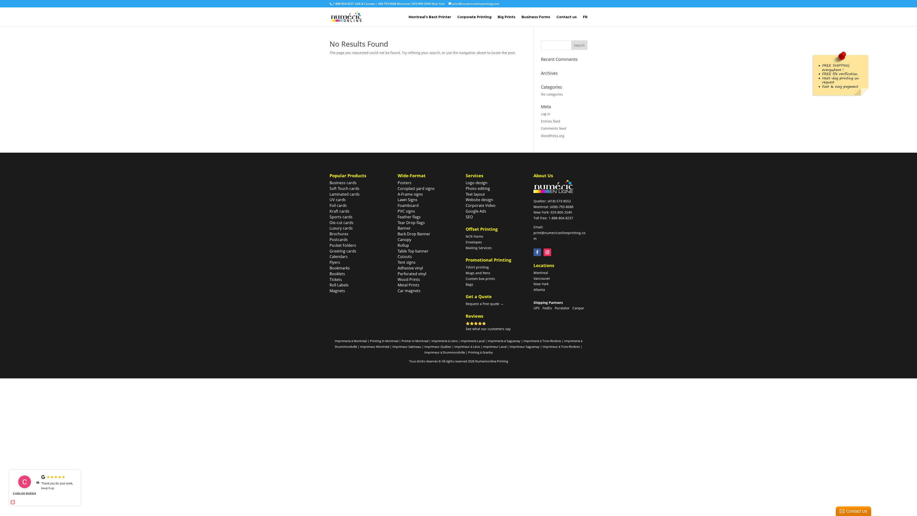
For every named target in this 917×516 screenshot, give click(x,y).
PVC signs (406, 211)
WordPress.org (552, 136)
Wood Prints (409, 279)
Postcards (339, 239)
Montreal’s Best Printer (430, 17)
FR (585, 17)
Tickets (336, 279)
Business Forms (536, 17)
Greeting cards (343, 251)
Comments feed (553, 128)
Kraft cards (339, 211)
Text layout (475, 194)
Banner (404, 228)
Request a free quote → (485, 303)
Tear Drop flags (411, 222)
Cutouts (405, 256)
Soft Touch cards (344, 188)
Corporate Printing (474, 17)
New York (541, 284)
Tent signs (407, 262)
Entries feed (550, 121)
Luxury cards (341, 228)
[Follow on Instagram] (547, 252)
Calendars (339, 256)
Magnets (337, 290)
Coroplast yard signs (416, 188)
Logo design (476, 182)
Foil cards (338, 205)
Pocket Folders (343, 245)
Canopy (404, 239)
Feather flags (409, 217)
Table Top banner (413, 251)
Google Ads (476, 211)
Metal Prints (408, 285)
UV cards (338, 199)
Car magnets (409, 290)
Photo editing (478, 188)
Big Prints (506, 17)
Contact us (566, 17)
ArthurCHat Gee (25, 496)
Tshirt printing (477, 267)
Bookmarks (340, 268)
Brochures (339, 233)
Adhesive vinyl (410, 268)
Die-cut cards (341, 222)
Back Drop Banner (414, 233)
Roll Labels (339, 285)
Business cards (343, 182)
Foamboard (408, 205)
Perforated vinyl (412, 273)
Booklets (337, 273)
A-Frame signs (410, 194)
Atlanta (539, 289)
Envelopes (474, 242)
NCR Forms (474, 236)
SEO (469, 217)
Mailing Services (479, 248)
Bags (469, 284)
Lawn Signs (407, 199)
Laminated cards (345, 194)
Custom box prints (480, 278)
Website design (479, 199)
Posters (404, 182)
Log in (545, 114)
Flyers (335, 262)
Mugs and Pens (478, 273)
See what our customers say (488, 329)
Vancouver (541, 278)
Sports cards (341, 217)
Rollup (403, 245)
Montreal (540, 272)
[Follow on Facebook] (537, 252)
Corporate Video (481, 205)
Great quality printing (54, 483)
